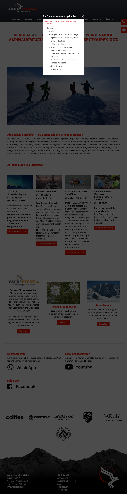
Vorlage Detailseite (58, 63)
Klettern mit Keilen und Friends (63, 50)
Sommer (50, 28)
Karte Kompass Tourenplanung (63, 59)
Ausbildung (53, 31)
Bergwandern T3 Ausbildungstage (64, 34)
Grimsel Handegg (58, 41)
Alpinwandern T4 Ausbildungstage (64, 37)
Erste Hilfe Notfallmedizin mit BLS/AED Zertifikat (66, 55)
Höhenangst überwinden (60, 44)
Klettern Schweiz (55, 66)
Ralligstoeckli (56, 69)
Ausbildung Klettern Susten (61, 47)
